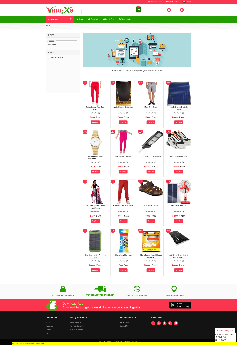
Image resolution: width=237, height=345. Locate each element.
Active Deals (173, 2)
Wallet (187, 2)
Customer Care (155, 2)
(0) (99, 113)
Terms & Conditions (77, 326)
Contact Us (124, 326)
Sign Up (187, 10)
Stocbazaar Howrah (56, 57)
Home (48, 322)
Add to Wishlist (93, 104)
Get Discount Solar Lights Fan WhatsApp (28, 343)
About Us (49, 326)
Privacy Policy (75, 322)
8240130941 (220, 339)
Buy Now (95, 122)
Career (48, 330)
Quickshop (98, 104)
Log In (173, 10)
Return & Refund (76, 330)
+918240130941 (228, 334)
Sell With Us (124, 322)
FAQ (47, 333)
